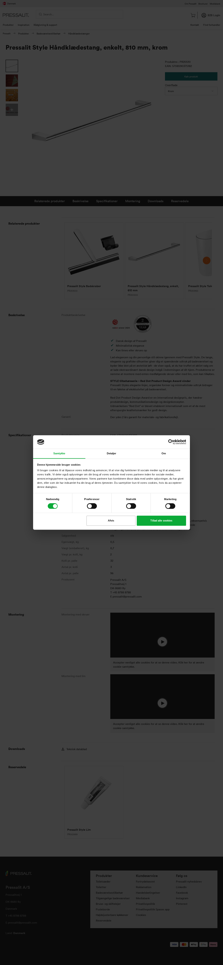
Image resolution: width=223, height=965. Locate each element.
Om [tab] (164, 453)
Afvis (111, 520)
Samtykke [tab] (59, 453)
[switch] (92, 506)
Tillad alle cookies (161, 520)
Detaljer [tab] (111, 453)
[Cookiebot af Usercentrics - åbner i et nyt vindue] (171, 442)
